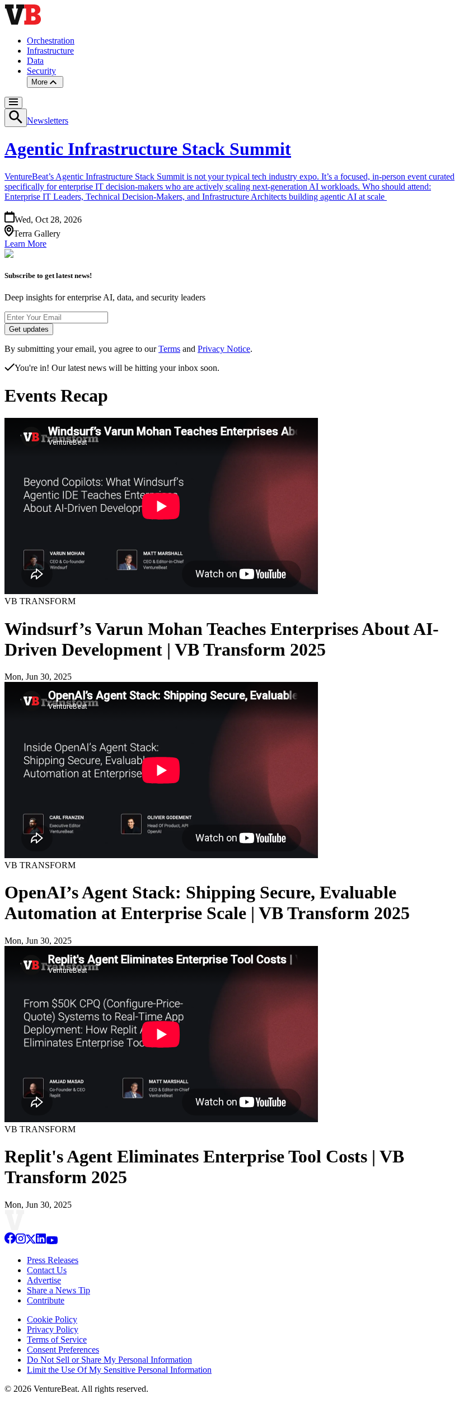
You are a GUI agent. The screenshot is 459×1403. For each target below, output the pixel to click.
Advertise (44, 1280)
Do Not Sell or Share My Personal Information (109, 1359)
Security (41, 71)
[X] (31, 1241)
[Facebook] (10, 1241)
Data (35, 60)
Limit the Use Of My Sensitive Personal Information (119, 1369)
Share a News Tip (58, 1290)
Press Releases (52, 1260)
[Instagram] (21, 1241)
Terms (169, 349)
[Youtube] (52, 1241)
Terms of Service (57, 1339)
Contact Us (47, 1270)
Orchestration (50, 40)
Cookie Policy (52, 1319)
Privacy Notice (224, 349)
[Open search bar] (15, 118)
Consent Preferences (63, 1349)
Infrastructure (50, 50)
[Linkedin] (41, 1241)
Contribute (45, 1300)
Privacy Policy (52, 1329)
